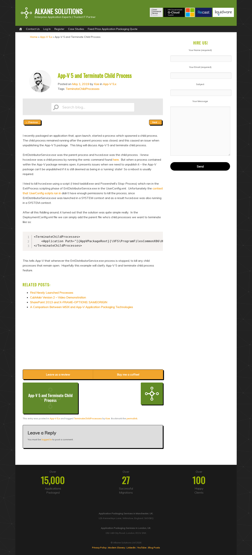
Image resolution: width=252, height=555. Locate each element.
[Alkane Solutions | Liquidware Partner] (223, 16)
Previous (32, 122)
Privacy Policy (99, 547)
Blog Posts (154, 547)
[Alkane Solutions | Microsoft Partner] (190, 16)
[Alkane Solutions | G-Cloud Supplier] (174, 16)
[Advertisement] (93, 54)
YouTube (141, 547)
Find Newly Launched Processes (51, 292)
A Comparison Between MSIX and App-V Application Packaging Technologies (81, 307)
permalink (132, 418)
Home (33, 37)
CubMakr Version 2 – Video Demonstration (58, 297)
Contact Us (33, 29)
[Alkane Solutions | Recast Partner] (203, 16)
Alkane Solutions (59, 11)
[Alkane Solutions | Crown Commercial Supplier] (156, 16)
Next (156, 122)
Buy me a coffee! (128, 374)
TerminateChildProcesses (82, 89)
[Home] (20, 29)
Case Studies (76, 29)
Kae (96, 84)
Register (59, 29)
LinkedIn (131, 547)
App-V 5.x (46, 37)
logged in (47, 439)
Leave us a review (58, 374)
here (116, 159)
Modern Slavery (116, 547)
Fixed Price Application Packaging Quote (112, 29)
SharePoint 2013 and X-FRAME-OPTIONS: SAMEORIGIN (68, 302)
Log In (47, 29)
